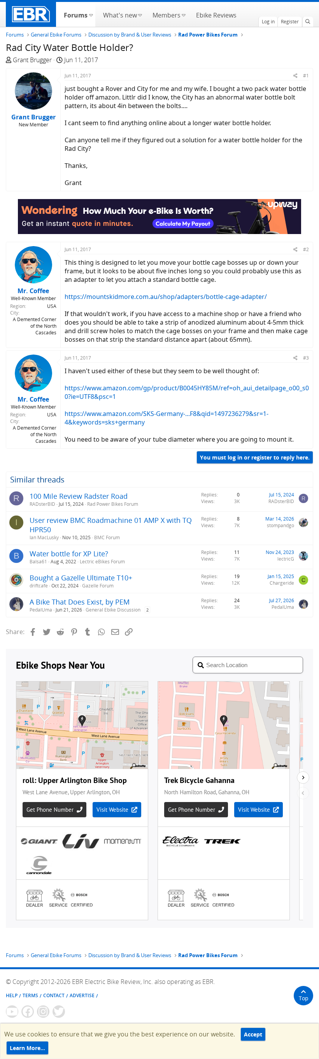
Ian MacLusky (44, 537)
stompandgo (280, 525)
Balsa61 (38, 561)
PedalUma (41, 609)
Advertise (82, 995)
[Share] (295, 75)
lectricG (285, 559)
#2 (306, 249)
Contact (54, 995)
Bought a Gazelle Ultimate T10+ (81, 577)
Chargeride (282, 583)
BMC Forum (107, 537)
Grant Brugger (32, 60)
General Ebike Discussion (113, 609)
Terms (30, 995)
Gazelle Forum (98, 585)
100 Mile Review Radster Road (79, 496)
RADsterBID (42, 504)
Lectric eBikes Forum (102, 561)
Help (12, 995)
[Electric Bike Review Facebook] (27, 1011)
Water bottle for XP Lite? (69, 553)
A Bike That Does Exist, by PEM (80, 601)
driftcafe (39, 585)
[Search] (307, 22)
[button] (91, 14)
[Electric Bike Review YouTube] (12, 1011)
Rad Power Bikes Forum (112, 504)
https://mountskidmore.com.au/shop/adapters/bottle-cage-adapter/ (166, 296)
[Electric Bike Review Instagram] (43, 1011)
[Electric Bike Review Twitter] (59, 1011)
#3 (306, 358)
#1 (306, 75)
